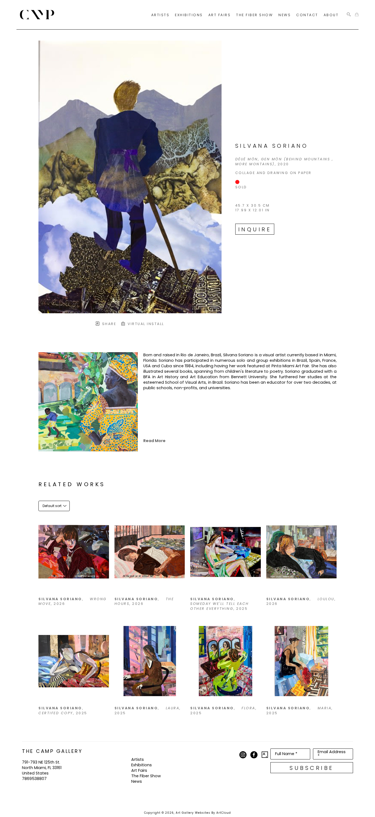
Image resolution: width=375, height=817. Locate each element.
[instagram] (243, 754)
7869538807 (34, 778)
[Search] (349, 15)
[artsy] (264, 754)
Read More (154, 440)
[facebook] (254, 754)
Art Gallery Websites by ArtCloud (203, 813)
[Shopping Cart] (357, 15)
